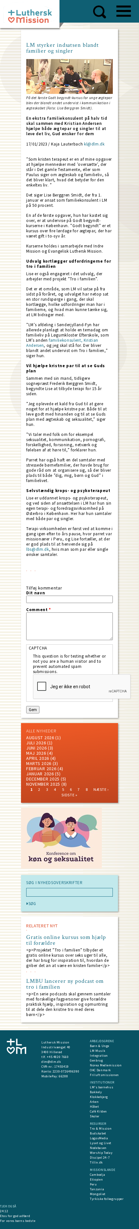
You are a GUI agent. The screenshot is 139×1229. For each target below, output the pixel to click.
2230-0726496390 (66, 1071)
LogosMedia (99, 1138)
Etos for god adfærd (15, 1216)
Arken (94, 1102)
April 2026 (37, 758)
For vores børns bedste (17, 1221)
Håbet (94, 1106)
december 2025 (42, 779)
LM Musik (97, 1051)
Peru (93, 1184)
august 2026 (40, 737)
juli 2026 (36, 743)
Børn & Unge (99, 1046)
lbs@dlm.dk (37, 549)
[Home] (32, 16)
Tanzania (97, 1189)
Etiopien (96, 1179)
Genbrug (96, 1060)
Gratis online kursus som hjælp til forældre (66, 940)
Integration (99, 1055)
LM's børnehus (101, 1087)
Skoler (95, 1116)
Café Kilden (98, 1111)
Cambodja (97, 1175)
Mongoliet (98, 1194)
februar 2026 (41, 768)
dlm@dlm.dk (51, 1062)
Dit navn (35, 593)
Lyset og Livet (101, 1143)
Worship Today (101, 1153)
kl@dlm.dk (94, 144)
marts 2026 (38, 763)
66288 (63, 1076)
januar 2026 (40, 774)
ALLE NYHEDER (41, 731)
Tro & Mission (101, 1128)
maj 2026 (36, 753)
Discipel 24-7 (100, 1157)
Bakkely (96, 1092)
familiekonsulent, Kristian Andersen (62, 342)
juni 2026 (36, 748)
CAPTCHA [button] (38, 648)
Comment (38, 609)
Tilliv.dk (96, 1162)
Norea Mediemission (106, 1065)
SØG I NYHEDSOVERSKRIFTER (54, 882)
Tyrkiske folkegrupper (107, 1199)
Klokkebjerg (99, 1097)
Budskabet (98, 1133)
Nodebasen (98, 1148)
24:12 (4, 1211)
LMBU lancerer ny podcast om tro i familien (65, 984)
